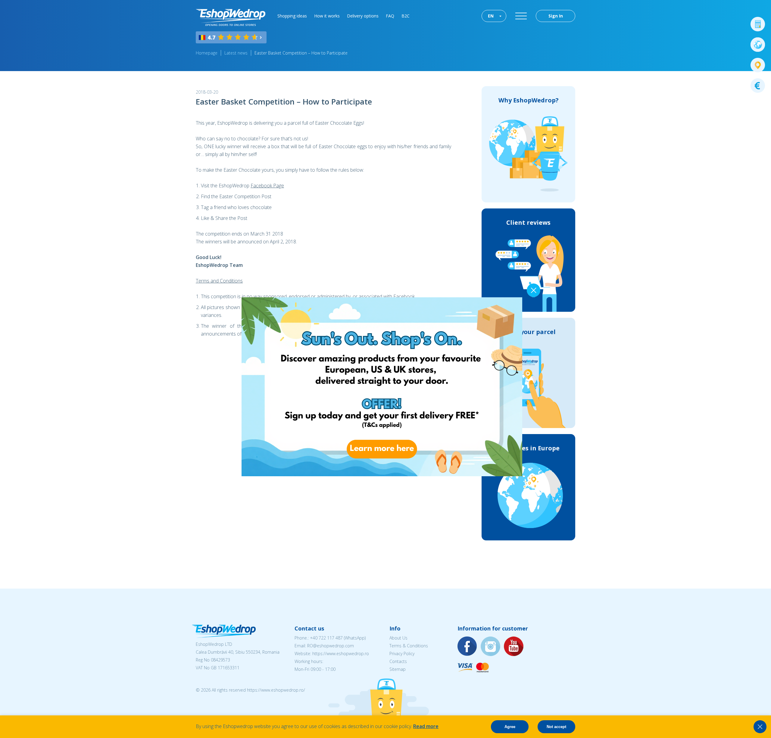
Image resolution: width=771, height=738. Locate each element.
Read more (426, 726)
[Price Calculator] (758, 24)
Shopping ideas (292, 16)
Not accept (556, 726)
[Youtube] (514, 646)
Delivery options (363, 16)
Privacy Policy (401, 653)
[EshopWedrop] (230, 17)
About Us (398, 638)
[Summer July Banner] (382, 474)
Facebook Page (267, 185)
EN (491, 16)
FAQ (390, 16)
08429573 (220, 660)
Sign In (555, 16)
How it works (327, 16)
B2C (405, 16)
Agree (509, 726)
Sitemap (397, 669)
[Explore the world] (758, 44)
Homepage (206, 53)
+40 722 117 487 (326, 638)
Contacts (398, 661)
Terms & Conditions (408, 646)
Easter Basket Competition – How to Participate (301, 53)
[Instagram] (491, 646)
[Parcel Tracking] (758, 65)
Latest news (236, 53)
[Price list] (758, 85)
